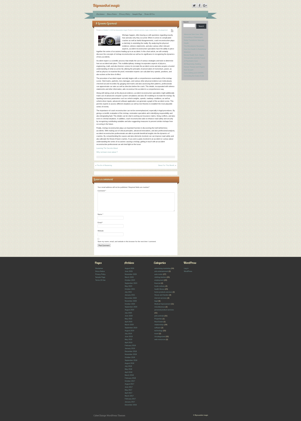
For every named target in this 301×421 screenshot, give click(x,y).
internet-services (139, 30)
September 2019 (131, 328)
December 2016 (131, 405)
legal (147, 30)
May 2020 (128, 319)
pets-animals (159, 316)
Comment (102, 191)
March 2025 (129, 277)
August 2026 (129, 268)
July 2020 (128, 313)
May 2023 (128, 286)
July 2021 (128, 292)
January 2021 (130, 295)
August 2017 (129, 384)
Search (186, 22)
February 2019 (130, 345)
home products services (163, 292)
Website (101, 231)
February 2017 (130, 399)
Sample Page (137, 14)
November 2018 (131, 354)
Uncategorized (163, 30)
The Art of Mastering (104, 165)
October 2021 (130, 289)
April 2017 (128, 393)
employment (159, 280)
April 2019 (128, 342)
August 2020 (129, 310)
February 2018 (130, 378)
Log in (186, 268)
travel (156, 333)
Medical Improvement (162, 304)
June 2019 (129, 336)
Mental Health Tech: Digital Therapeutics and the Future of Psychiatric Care (194, 58)
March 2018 (129, 375)
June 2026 (129, 271)
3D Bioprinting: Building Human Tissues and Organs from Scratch (194, 67)
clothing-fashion (160, 277)
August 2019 (129, 331)
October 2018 (130, 357)
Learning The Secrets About (107, 148)
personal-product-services (164, 310)
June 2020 (129, 316)
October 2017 (130, 381)
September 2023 (131, 283)
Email (100, 222)
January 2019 (130, 348)
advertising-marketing (162, 268)
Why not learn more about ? (107, 152)
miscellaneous (159, 307)
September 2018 (131, 360)
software (157, 328)
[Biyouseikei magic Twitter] (194, 5)
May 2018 (128, 369)
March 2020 (129, 325)
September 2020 (131, 307)
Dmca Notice (112, 14)
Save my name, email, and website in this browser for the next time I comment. (127, 241)
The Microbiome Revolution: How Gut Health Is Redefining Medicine (195, 49)
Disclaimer (100, 14)
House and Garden (161, 295)
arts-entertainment (161, 271)
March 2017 (129, 396)
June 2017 (129, 387)
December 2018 (131, 351)
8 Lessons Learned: (106, 23)
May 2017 (128, 390)
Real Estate (158, 322)
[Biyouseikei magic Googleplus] (205, 5)
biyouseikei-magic (121, 30)
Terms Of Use (149, 14)
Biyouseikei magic (106, 5)
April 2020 (128, 322)
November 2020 (131, 301)
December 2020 (131, 298)
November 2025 (131, 274)
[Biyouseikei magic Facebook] (199, 5)
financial (157, 283)
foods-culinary (159, 286)
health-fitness (159, 289)
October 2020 (130, 304)
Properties (158, 319)
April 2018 (128, 372)
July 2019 (128, 333)
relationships (153, 30)
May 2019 (128, 339)
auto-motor (158, 274)
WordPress (188, 271)
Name (100, 214)
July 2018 (128, 366)
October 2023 (130, 280)
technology (158, 331)
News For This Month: (166, 165)
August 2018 (129, 363)
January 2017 (130, 402)
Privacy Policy (124, 14)
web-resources (159, 339)
